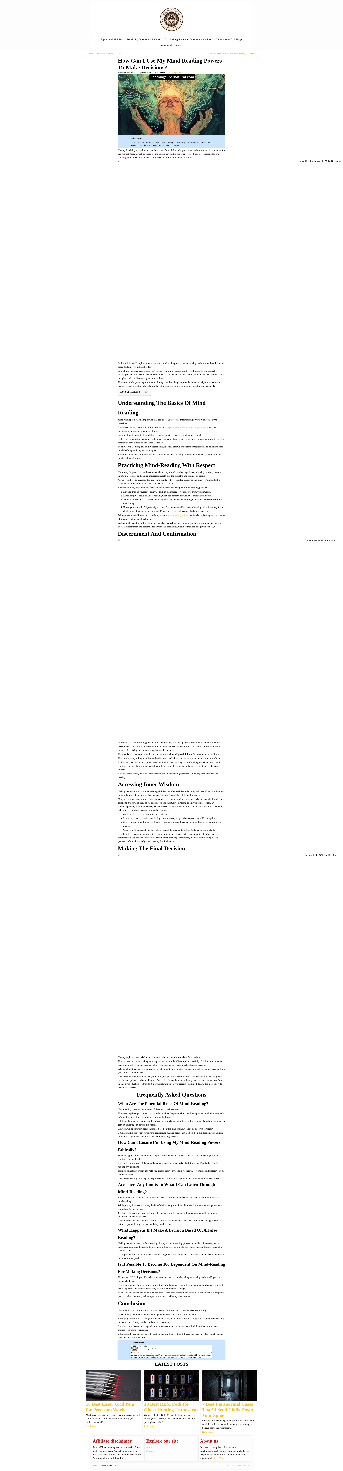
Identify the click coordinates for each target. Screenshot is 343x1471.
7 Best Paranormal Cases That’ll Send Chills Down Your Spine (227, 1409)
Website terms (236, 1465)
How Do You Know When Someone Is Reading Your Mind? (232, 53)
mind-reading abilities (178, 515)
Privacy (227, 1465)
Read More (218, 1458)
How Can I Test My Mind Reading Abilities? (105, 53)
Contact (150, 1451)
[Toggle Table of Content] (145, 392)
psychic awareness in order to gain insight (187, 427)
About (149, 1447)
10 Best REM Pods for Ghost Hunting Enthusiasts (171, 1406)
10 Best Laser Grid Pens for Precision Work (110, 1406)
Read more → (93, 1426)
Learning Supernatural (174, 73)
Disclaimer (246, 1465)
